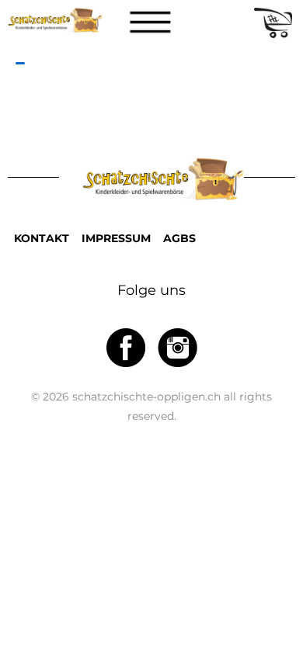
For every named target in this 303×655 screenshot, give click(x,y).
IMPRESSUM (116, 238)
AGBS (179, 238)
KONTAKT (41, 238)
